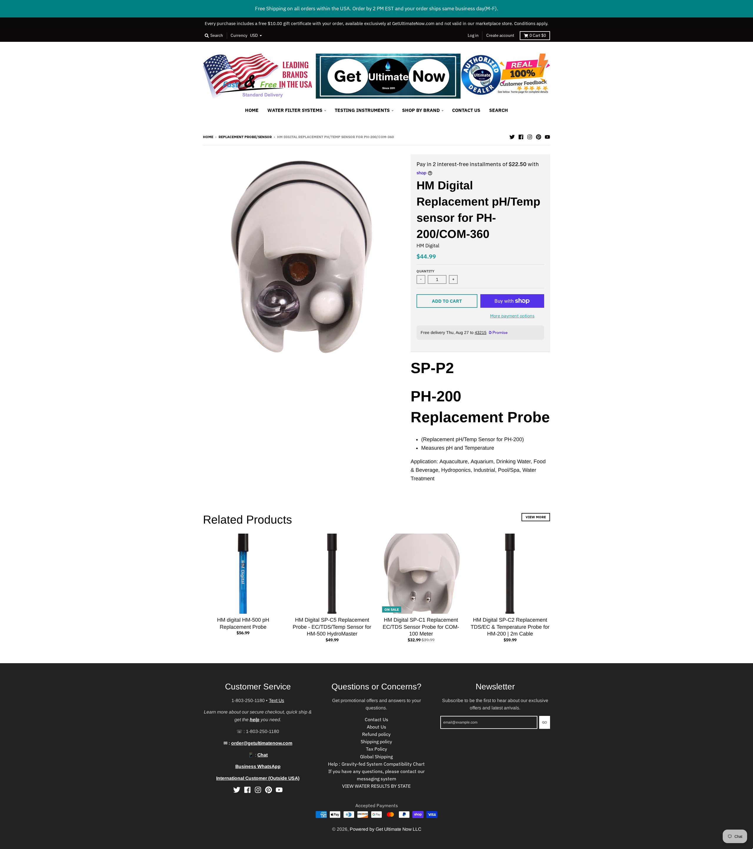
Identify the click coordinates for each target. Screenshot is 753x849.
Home (208, 136)
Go (544, 722)
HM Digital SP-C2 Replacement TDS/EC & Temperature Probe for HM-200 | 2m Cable (510, 627)
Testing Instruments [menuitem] (362, 110)
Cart (537, 35)
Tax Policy (376, 749)
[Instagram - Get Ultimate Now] (529, 136)
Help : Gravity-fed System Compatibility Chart (376, 764)
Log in (473, 35)
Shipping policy (376, 741)
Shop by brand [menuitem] (421, 110)
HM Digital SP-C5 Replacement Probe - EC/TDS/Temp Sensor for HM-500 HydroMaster (332, 627)
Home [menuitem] (252, 110)
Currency (239, 35)
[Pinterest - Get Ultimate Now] (538, 136)
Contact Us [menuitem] (466, 110)
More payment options (512, 316)
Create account (500, 35)
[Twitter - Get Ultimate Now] (512, 136)
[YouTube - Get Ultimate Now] (547, 136)
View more (536, 516)
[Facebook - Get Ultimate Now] (521, 136)
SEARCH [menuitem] (498, 110)
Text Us (276, 700)
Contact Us (376, 719)
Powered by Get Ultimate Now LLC (385, 829)
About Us (376, 727)
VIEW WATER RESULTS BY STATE (376, 786)
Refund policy (376, 734)
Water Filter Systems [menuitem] (294, 110)
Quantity (425, 271)
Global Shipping (376, 756)
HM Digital (428, 245)
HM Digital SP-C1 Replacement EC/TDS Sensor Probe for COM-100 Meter (421, 627)
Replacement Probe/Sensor (245, 136)
